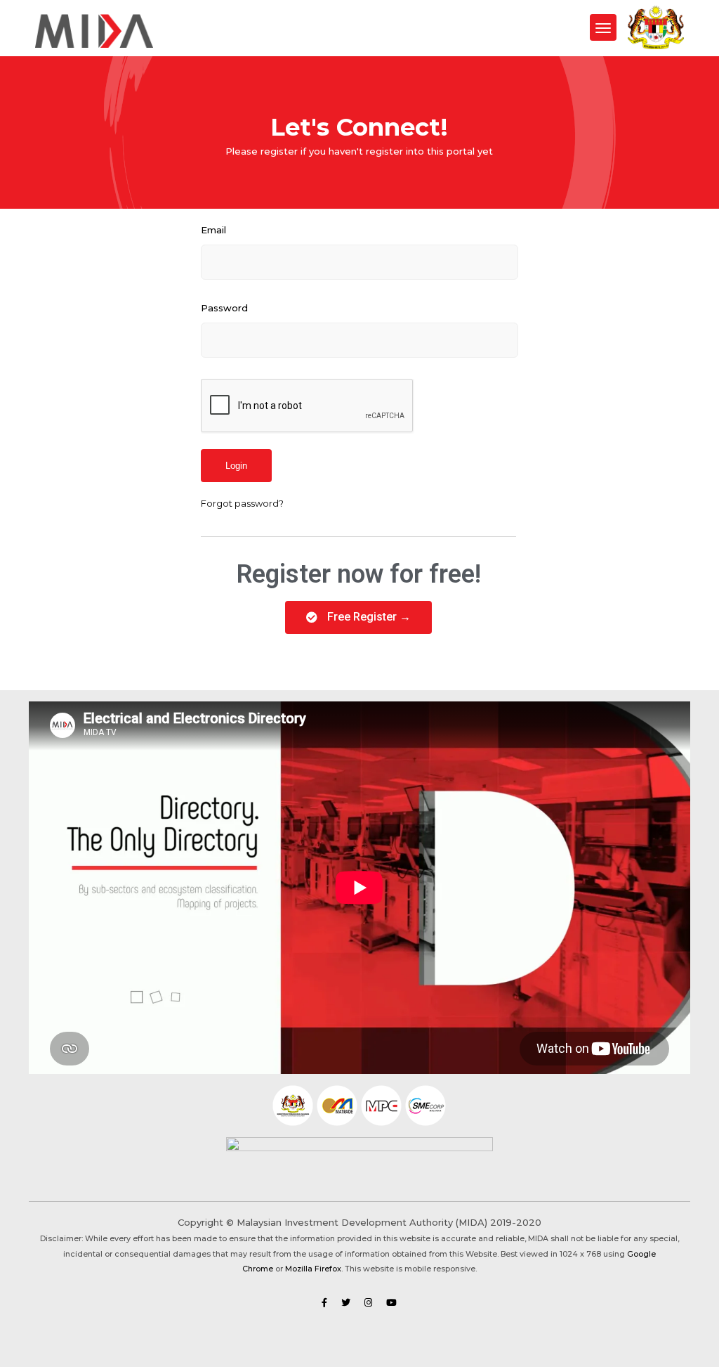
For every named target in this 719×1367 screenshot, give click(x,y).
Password (224, 307)
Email (213, 229)
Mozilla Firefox (313, 1269)
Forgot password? (242, 503)
